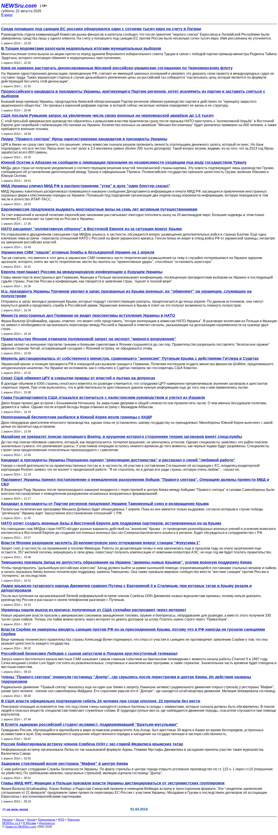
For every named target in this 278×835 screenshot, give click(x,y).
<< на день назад (15, 809)
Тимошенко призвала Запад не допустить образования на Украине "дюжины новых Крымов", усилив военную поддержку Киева (126, 562)
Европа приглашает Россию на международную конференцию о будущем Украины (81, 272)
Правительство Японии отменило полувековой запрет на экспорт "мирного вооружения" (88, 339)
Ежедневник (46, 819)
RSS (61, 819)
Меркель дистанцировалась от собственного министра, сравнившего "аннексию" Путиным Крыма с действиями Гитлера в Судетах (130, 358)
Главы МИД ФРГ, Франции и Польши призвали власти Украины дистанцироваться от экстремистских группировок (113, 783)
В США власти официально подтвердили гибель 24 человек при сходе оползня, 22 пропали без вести (100, 701)
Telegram (73, 819)
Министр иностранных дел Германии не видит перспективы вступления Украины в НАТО (88, 315)
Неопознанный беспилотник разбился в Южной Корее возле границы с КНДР (76, 417)
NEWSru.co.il (11, 823)
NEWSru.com (19, 5)
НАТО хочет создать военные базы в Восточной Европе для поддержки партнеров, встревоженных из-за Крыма (111, 523)
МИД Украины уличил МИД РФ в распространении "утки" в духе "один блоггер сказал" (85, 186)
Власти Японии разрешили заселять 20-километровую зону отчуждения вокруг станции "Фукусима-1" (100, 543)
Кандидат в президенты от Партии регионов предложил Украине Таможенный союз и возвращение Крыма (105, 504)
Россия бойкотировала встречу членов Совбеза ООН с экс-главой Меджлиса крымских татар (92, 744)
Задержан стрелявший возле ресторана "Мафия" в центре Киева (64, 763)
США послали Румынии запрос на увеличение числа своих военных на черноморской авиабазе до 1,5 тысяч (107, 115)
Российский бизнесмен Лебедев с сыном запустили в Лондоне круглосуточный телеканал (89, 653)
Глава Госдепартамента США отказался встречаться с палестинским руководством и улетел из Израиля (103, 397)
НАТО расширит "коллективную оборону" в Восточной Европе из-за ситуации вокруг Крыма (91, 229)
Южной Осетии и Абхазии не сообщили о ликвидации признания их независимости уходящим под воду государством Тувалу (124, 162)
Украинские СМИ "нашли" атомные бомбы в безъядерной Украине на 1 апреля (77, 252)
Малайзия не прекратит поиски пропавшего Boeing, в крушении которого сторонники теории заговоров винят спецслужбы (121, 436)
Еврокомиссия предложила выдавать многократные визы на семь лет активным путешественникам (99, 209)
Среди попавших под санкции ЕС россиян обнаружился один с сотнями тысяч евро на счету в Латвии (101, 29)
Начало (7, 819)
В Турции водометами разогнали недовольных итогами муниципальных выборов (81, 48)
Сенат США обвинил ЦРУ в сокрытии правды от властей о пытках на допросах (78, 378)
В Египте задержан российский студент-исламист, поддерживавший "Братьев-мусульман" (89, 724)
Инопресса (47, 823)
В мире (7, 15)
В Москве (29, 823)
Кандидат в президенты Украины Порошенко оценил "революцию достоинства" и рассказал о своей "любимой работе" (118, 460)
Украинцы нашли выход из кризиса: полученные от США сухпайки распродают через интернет (93, 610)
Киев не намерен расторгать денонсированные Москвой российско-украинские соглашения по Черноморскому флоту (117, 68)
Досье (20, 819)
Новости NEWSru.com (20, 826)
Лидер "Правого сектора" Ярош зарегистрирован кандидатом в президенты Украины (84, 139)
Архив (31, 819)
